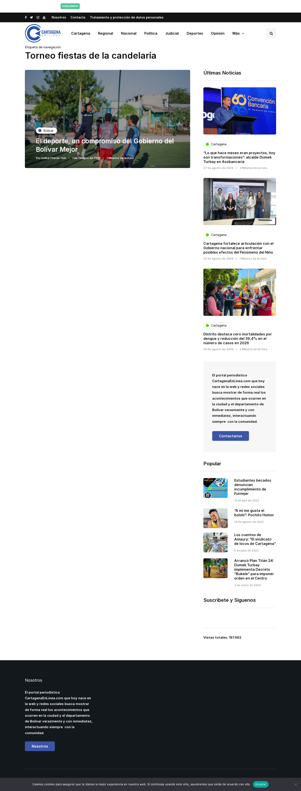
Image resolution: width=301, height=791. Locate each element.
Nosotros (59, 17)
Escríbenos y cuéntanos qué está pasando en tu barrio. (195, 6)
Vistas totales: (216, 637)
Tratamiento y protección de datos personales (127, 17)
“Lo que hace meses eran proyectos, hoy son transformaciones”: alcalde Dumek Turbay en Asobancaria (239, 157)
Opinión (218, 33)
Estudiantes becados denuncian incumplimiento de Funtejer (252, 487)
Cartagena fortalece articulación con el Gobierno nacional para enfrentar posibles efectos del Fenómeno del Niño (238, 247)
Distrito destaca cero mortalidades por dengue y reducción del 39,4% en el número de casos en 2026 (237, 338)
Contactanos (230, 436)
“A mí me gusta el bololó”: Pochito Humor (254, 512)
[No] (295, 784)
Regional (105, 33)
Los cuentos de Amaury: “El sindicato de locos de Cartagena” (255, 539)
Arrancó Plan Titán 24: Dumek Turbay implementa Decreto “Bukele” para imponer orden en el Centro (254, 569)
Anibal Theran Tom (53, 158)
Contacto (78, 17)
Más (236, 33)
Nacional (128, 33)
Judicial (172, 33)
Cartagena (80, 33)
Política (150, 33)
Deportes (195, 33)
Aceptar (260, 784)
